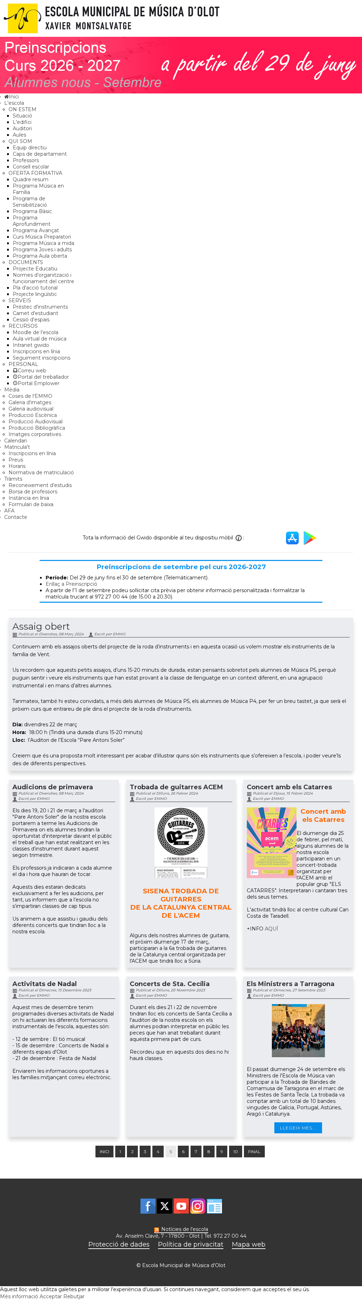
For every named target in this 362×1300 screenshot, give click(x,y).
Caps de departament (40, 154)
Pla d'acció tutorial (35, 288)
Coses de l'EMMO (30, 396)
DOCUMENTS (25, 262)
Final (254, 1151)
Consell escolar (31, 167)
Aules (19, 135)
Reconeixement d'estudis (40, 485)
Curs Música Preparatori (42, 237)
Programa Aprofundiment (32, 220)
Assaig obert (41, 626)
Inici (104, 1151)
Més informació (19, 1296)
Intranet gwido (31, 345)
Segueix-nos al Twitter (164, 1206)
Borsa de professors (32, 491)
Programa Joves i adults (42, 249)
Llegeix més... (298, 1127)
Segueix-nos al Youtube (181, 1206)
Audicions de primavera (52, 787)
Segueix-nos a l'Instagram (197, 1206)
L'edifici (22, 122)
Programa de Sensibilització (30, 201)
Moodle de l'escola (35, 332)
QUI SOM (20, 141)
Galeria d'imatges (29, 402)
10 (235, 1151)
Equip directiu (30, 147)
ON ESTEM (22, 109)
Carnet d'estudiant (35, 313)
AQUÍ (271, 929)
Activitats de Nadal (44, 984)
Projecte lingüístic (35, 294)
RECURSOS (23, 326)
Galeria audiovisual (30, 409)
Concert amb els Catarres (289, 787)
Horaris (16, 466)
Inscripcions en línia (36, 351)
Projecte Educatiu (35, 268)
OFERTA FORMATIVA (35, 173)
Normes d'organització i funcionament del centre (43, 278)
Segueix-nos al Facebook (148, 1206)
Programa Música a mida (43, 243)
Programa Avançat (36, 230)
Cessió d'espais (31, 319)
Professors (26, 160)
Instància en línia (28, 498)
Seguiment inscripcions (41, 358)
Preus (15, 460)
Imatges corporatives (34, 434)
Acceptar (51, 1296)
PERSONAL (23, 364)
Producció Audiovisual (35, 421)
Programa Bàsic (32, 211)
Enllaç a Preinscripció (71, 584)
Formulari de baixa (30, 504)
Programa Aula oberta (40, 256)
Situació (22, 116)
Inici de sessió (214, 1206)
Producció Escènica (32, 415)
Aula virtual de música (39, 339)
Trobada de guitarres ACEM (176, 787)
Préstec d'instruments (40, 307)
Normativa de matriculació (41, 472)
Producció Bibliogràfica (36, 428)
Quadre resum (30, 179)
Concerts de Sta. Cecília (170, 984)
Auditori (22, 128)
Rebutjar (73, 1296)
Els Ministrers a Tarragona (290, 984)
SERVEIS (19, 300)
